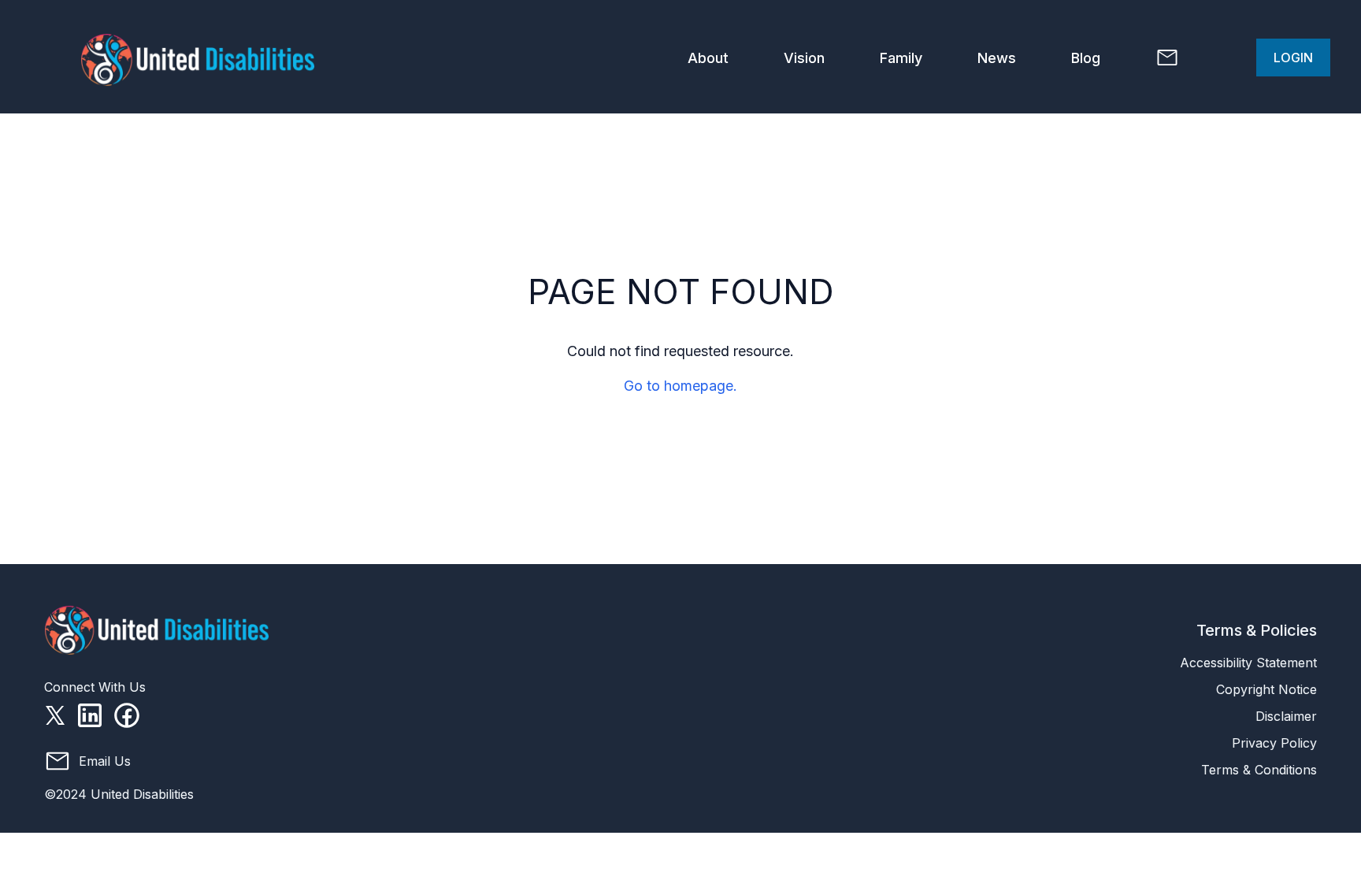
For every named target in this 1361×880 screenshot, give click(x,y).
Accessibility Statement (1248, 662)
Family (901, 58)
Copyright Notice (1266, 689)
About (708, 58)
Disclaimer (1286, 716)
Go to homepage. (680, 385)
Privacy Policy (1274, 743)
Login (1293, 57)
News (996, 58)
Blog (1085, 58)
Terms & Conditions (1259, 770)
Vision (804, 58)
